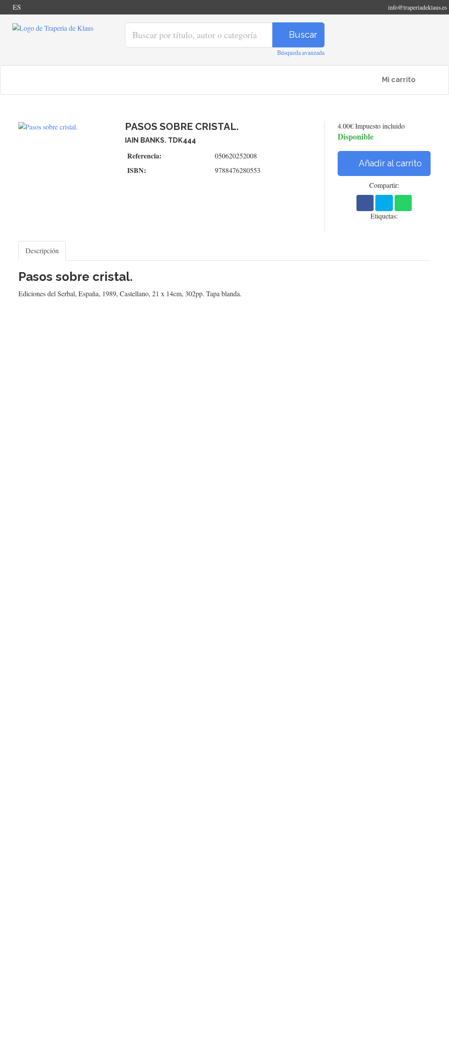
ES (17, 6)
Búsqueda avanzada (300, 52)
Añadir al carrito (389, 163)
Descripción (42, 250)
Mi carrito (398, 79)
